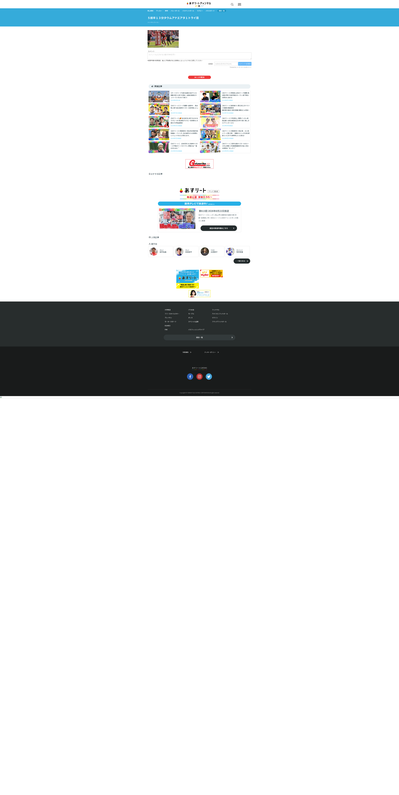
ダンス (190, 318)
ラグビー (200, 11)
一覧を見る (241, 261)
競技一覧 (222, 11)
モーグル (191, 314)
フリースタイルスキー (172, 314)
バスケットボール (188, 11)
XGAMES (167, 326)
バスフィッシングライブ (196, 330)
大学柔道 (168, 310)
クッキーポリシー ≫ (211, 353)
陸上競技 (150, 11)
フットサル (215, 310)
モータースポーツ (170, 322)
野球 (166, 11)
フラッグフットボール (219, 322)
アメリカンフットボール (220, 314)
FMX (166, 330)
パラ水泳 (191, 310)
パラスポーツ (210, 11)
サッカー (159, 11)
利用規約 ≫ (189, 352)
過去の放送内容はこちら (219, 228)
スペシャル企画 (193, 322)
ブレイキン (168, 318)
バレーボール (175, 11)
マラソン (215, 318)
